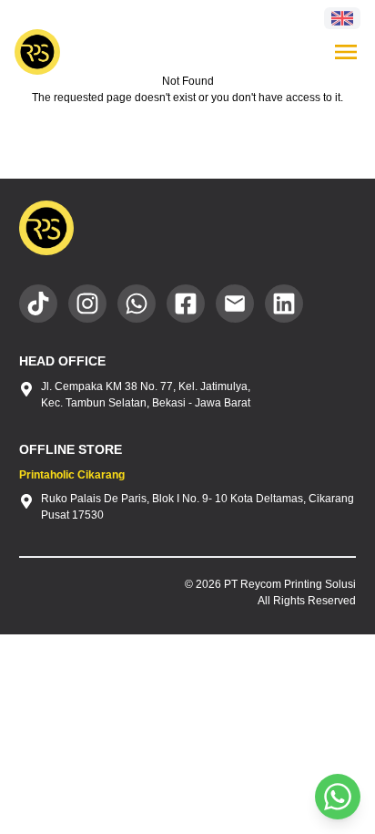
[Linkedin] (284, 303)
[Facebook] (186, 303)
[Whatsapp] (136, 303)
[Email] (235, 303)
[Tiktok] (38, 303)
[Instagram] (87, 303)
